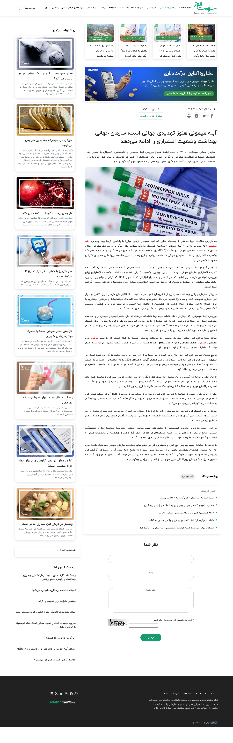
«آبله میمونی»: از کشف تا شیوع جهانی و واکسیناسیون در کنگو (181, 520)
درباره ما (214, 693)
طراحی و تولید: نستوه (201, 722)
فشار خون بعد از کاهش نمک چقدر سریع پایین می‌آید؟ (45, 76)
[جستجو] (18, 8)
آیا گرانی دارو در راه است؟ (61, 638)
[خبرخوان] (56, 694)
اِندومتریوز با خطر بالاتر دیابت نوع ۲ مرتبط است (48, 274)
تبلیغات (187, 693)
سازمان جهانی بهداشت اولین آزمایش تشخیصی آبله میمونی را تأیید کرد (177, 527)
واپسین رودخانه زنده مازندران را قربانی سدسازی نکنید (102, 51)
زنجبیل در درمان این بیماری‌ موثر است (47, 524)
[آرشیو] (51, 694)
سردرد (94, 338)
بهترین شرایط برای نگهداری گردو (57, 601)
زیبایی (55, 7)
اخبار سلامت (185, 7)
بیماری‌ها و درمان (167, 7)
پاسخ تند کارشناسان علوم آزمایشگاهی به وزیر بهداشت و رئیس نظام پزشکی (49, 577)
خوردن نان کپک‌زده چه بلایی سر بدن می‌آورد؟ (48, 143)
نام (151, 554)
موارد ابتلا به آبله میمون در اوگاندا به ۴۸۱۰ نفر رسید (187, 497)
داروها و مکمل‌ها (134, 7)
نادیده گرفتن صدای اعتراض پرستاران (54, 660)
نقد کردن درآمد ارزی (66, 550)
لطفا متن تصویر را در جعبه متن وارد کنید (174, 620)
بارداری (103, 7)
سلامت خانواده (116, 7)
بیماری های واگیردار (151, 116)
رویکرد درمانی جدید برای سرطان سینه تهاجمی (47, 400)
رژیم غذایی (91, 7)
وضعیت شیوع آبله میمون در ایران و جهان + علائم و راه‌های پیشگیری (178, 505)
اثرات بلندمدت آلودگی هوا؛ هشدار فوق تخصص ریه (46, 612)
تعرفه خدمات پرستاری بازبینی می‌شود (54, 590)
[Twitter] (204, 116)
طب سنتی (151, 7)
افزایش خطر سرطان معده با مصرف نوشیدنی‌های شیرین (49, 334)
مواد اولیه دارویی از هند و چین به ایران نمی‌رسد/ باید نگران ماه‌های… (203, 53)
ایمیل (150, 572)
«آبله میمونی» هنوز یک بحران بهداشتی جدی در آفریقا (186, 512)
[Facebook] (211, 116)
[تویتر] (61, 694)
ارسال (151, 637)
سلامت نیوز (202, 7)
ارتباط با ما (200, 693)
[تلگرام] (71, 694)
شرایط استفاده (171, 693)
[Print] (188, 116)
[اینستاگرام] (66, 694)
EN (46, 8)
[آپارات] (76, 694)
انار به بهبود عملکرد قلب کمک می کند (47, 213)
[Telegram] (196, 116)
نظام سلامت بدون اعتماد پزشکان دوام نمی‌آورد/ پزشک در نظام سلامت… (170, 53)
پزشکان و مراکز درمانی (72, 7)
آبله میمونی (187, 476)
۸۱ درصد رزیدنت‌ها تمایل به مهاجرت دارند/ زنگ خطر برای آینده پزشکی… (134, 53)
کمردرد (202, 343)
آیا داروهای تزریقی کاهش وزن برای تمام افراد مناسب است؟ (45, 463)
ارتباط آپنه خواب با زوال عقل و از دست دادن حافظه (46, 649)
